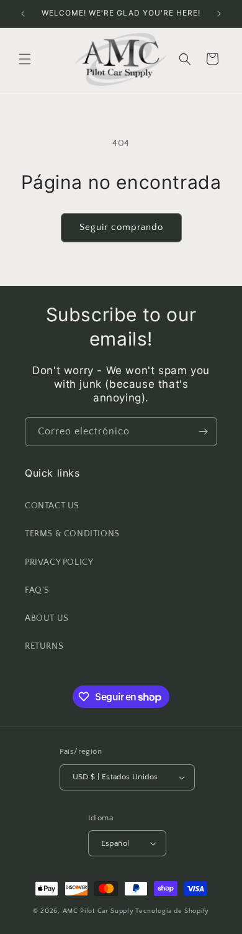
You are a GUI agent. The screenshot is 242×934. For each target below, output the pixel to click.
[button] (24, 59)
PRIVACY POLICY (59, 562)
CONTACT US (52, 506)
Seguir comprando (121, 227)
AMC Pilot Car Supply (98, 911)
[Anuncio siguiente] (219, 13)
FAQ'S (37, 590)
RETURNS (44, 646)
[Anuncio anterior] (23, 13)
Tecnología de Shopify (172, 911)
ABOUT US (47, 618)
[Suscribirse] (203, 431)
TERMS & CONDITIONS (72, 534)
